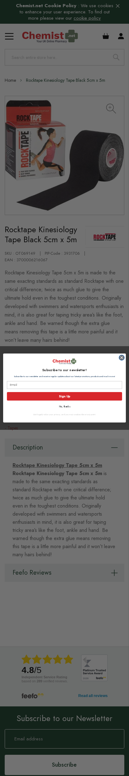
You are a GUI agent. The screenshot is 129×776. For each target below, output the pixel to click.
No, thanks (64, 407)
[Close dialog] (122, 358)
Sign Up (64, 396)
